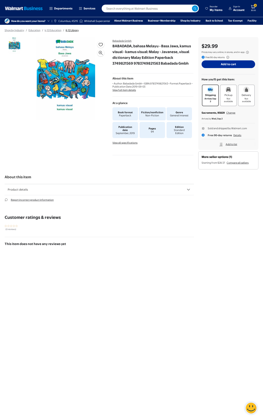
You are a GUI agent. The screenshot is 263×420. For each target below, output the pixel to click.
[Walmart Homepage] (24, 8)
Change (230, 112)
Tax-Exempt (235, 20)
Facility (252, 20)
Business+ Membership (161, 20)
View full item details (124, 90)
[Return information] (227, 57)
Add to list (231, 144)
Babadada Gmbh (122, 40)
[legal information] (247, 52)
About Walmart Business (128, 20)
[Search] (195, 8)
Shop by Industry (190, 20)
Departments (63, 8)
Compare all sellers (238, 162)
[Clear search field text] (189, 8)
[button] (213, 8)
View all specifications (124, 142)
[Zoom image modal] (100, 52)
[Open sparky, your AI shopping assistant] (251, 408)
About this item (18, 177)
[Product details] (188, 190)
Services (89, 8)
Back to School (214, 20)
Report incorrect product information (32, 199)
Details (237, 135)
